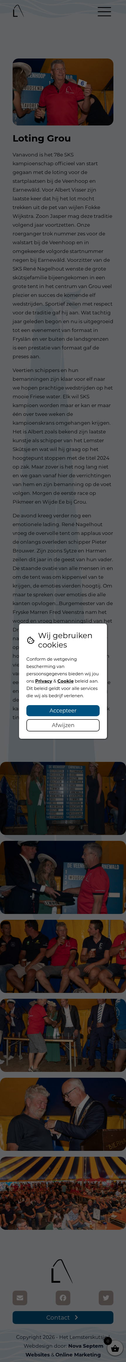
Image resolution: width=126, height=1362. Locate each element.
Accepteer (63, 710)
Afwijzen (63, 725)
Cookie (65, 681)
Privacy (43, 681)
